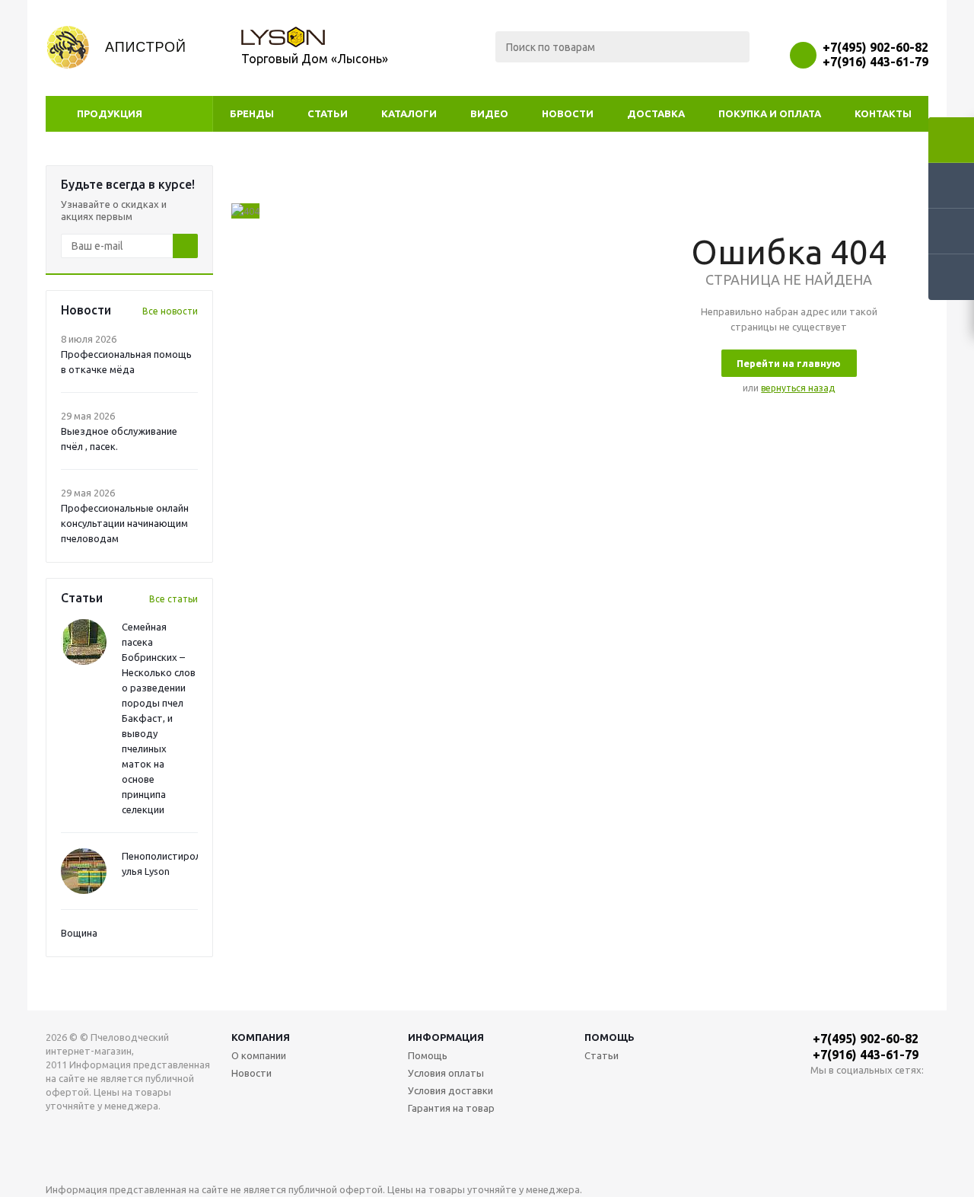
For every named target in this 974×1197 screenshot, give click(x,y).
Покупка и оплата (769, 113)
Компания (260, 1037)
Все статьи (173, 599)
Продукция (109, 113)
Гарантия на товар (451, 1108)
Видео (489, 113)
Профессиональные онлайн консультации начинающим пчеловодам (125, 523)
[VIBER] (884, 1095)
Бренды (252, 113)
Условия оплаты (446, 1073)
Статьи (327, 113)
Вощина (79, 932)
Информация (446, 1037)
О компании (258, 1055)
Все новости (170, 311)
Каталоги (409, 113)
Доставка (656, 113)
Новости (568, 113)
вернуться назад (798, 388)
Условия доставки (450, 1090)
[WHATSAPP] (853, 1095)
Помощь (609, 1037)
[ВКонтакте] (822, 1095)
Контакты (883, 113)
